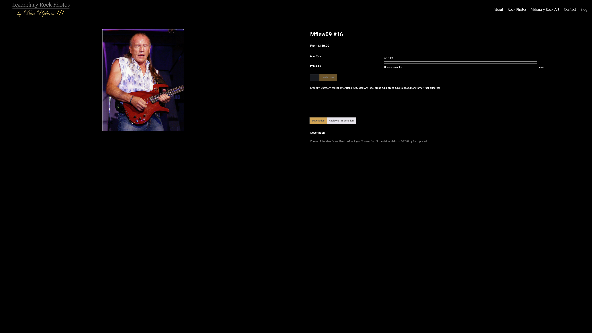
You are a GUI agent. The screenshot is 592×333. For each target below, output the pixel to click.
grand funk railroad (398, 87)
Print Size (315, 65)
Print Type (315, 56)
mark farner (416, 87)
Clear (541, 67)
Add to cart (328, 77)
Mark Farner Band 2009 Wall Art (350, 87)
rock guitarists (432, 87)
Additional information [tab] (341, 120)
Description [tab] (318, 120)
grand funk (381, 87)
